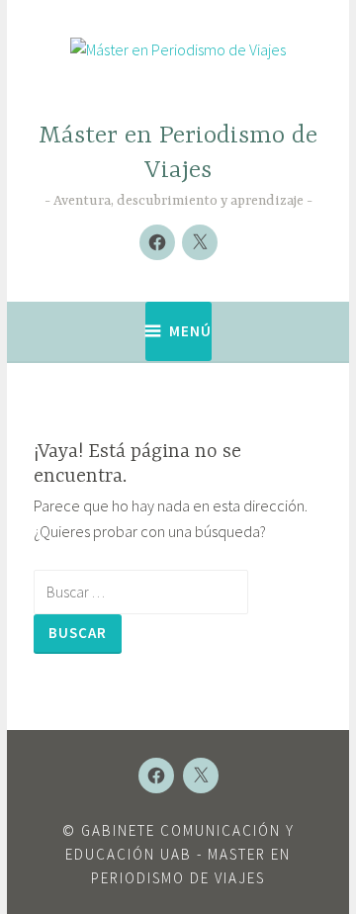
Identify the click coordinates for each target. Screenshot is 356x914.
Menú (190, 330)
